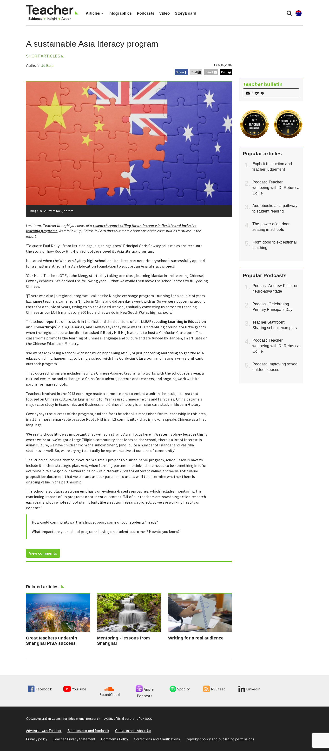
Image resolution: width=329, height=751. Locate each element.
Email (209, 72)
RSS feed (218, 689)
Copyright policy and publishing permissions (220, 739)
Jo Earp (47, 65)
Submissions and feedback (88, 730)
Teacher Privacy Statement (74, 739)
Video (164, 13)
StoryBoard (186, 13)
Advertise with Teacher (44, 730)
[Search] (289, 12)
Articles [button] (93, 13)
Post (194, 72)
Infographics (120, 13)
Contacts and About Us (133, 730)
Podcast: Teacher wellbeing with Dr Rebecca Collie (275, 187)
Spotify (183, 689)
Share (180, 72)
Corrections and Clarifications (157, 739)
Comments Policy (114, 739)
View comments (43, 553)
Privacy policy (36, 739)
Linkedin (253, 689)
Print (224, 72)
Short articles (43, 56)
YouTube (79, 689)
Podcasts (145, 13)
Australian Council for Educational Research (68, 718)
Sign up (257, 92)
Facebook (44, 689)
